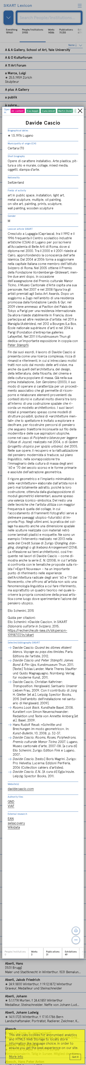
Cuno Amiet (48, 111)
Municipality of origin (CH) (22, 143)
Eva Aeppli (32, 111)
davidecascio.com (21, 789)
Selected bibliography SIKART (24, 642)
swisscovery (16, 823)
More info (16, 1056)
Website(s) (13, 784)
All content (17, 111)
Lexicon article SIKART (20, 229)
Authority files (15, 797)
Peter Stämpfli (18, 345)
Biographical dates (18, 130)
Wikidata (14, 827)
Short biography (16, 156)
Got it (75, 1057)
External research (17, 814)
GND (11, 801)
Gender (12, 216)
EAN (11, 818)
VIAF (11, 806)
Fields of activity (17, 190)
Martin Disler (65, 111)
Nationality (14, 177)
